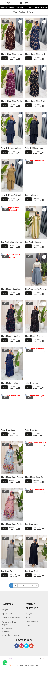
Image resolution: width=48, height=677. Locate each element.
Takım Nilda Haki (31, 383)
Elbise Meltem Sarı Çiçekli (11, 289)
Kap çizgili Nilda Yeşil (33, 242)
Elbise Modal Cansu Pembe (12, 524)
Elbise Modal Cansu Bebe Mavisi (12, 477)
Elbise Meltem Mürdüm (10, 336)
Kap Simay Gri (6, 571)
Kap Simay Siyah (31, 571)
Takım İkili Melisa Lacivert (11, 148)
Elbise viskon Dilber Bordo (11, 101)
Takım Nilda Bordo (8, 430)
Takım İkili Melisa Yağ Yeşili (11, 195)
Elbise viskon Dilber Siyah (35, 101)
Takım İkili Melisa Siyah (34, 148)
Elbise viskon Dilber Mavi (35, 54)
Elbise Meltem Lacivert (10, 383)
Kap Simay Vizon (31, 524)
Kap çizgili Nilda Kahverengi (12, 242)
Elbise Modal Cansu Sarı (34, 477)
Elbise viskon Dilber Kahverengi (12, 54)
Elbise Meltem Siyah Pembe (36, 336)
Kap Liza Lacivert (31, 195)
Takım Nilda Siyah (32, 430)
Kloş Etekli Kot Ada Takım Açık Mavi (36, 289)
